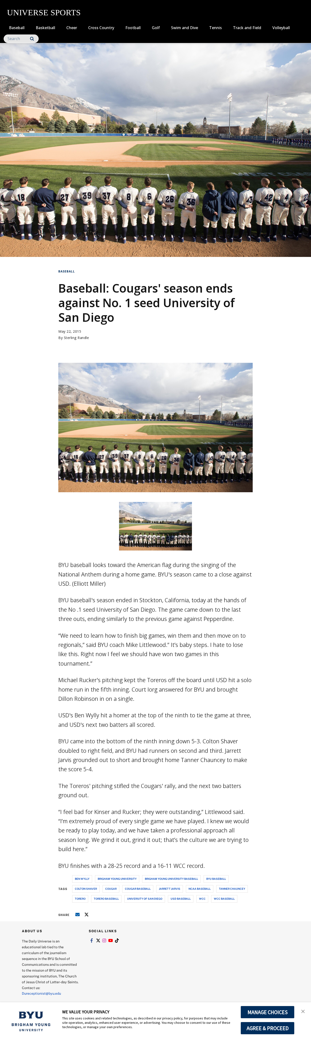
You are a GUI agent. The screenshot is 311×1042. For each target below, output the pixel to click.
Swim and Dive (184, 27)
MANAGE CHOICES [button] (268, 1012)
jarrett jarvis (169, 888)
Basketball (45, 27)
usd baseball (181, 898)
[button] (303, 1011)
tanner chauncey (232, 888)
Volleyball (281, 27)
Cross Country (101, 27)
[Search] (32, 38)
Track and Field (247, 27)
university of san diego (144, 898)
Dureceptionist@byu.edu (41, 993)
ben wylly (82, 878)
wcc (202, 898)
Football (133, 27)
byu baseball (216, 878)
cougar (111, 888)
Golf (156, 27)
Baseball (17, 27)
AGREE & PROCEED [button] (268, 1028)
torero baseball (106, 898)
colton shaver (86, 888)
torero (80, 898)
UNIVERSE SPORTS (44, 12)
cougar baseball (138, 888)
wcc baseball (224, 898)
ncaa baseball (200, 888)
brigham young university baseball (171, 878)
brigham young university (117, 878)
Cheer (71, 27)
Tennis (215, 27)
